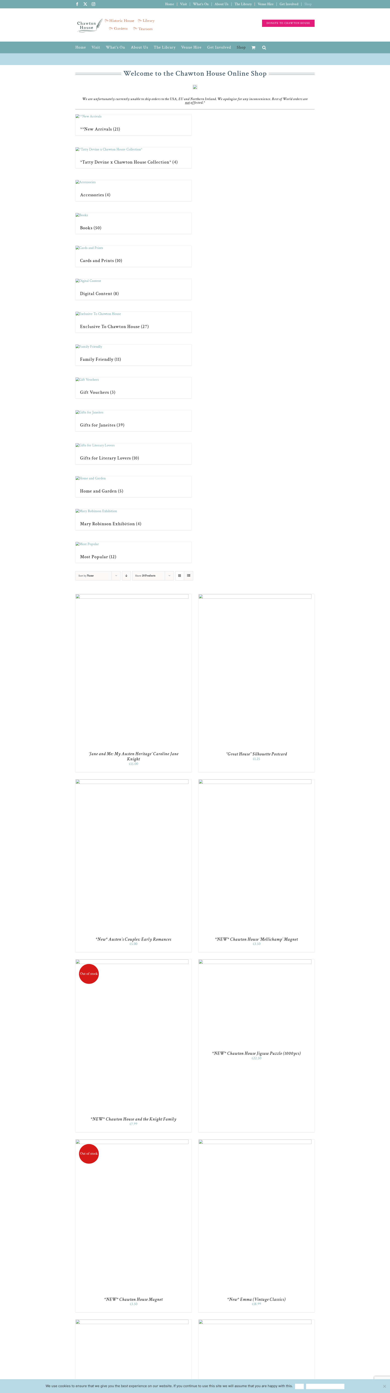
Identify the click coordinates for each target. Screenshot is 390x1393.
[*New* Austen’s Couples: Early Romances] (132, 781)
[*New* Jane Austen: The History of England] (255, 1321)
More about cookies (325, 1386)
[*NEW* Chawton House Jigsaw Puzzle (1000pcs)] (255, 961)
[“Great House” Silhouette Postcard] (255, 596)
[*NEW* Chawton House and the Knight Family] (132, 961)
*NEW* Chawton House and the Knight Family (133, 1119)
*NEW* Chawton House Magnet (133, 1299)
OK (299, 1386)
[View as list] (188, 575)
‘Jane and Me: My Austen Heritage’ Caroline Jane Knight (134, 756)
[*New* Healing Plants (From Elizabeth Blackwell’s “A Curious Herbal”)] (132, 1321)
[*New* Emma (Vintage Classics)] (255, 1141)
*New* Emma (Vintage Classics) (256, 1299)
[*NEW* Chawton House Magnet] (132, 1141)
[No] (384, 1386)
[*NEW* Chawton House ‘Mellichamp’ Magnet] (255, 781)
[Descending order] (126, 575)
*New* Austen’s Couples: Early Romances (133, 939)
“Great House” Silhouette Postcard (256, 754)
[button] (264, 47)
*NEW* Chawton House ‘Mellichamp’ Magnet (256, 939)
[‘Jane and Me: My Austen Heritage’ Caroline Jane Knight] (132, 596)
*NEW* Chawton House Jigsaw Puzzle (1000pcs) (256, 1053)
